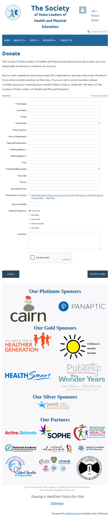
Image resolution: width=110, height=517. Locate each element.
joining (17, 84)
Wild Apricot (73, 513)
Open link (50, 198)
